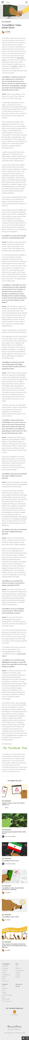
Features (4, 970)
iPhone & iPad (19, 970)
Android (18, 972)
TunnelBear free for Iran (10, 861)
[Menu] (26, 2)
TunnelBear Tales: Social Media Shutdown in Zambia (13, 888)
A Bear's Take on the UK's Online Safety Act (13, 803)
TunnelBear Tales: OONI (10, 917)
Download (5, 968)
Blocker (18, 977)
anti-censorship (6, 21)
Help (3, 978)
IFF (21, 210)
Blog (7, 2)
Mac (17, 966)
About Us (4, 988)
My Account (5, 981)
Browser (18, 974)
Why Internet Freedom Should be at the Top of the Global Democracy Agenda (14, 945)
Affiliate (4, 993)
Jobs (3, 990)
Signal (14, 66)
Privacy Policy (6, 999)
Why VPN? (5, 966)
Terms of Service (6, 1001)
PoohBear (7, 31)
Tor (21, 66)
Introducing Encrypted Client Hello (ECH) (14, 832)
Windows (18, 968)
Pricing (4, 972)
